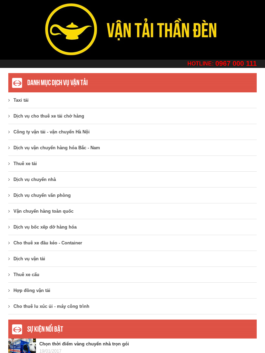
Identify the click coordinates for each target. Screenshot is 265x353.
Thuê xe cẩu (26, 274)
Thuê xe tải (25, 163)
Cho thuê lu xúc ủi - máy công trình (51, 306)
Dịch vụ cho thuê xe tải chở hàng (48, 116)
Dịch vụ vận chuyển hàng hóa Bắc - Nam (56, 147)
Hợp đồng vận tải (31, 290)
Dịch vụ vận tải (29, 258)
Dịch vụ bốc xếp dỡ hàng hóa (45, 227)
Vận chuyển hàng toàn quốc (43, 211)
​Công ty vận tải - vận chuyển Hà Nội (51, 131)
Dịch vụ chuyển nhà (34, 179)
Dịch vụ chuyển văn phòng (42, 195)
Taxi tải (21, 100)
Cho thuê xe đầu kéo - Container (47, 242)
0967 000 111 (236, 63)
